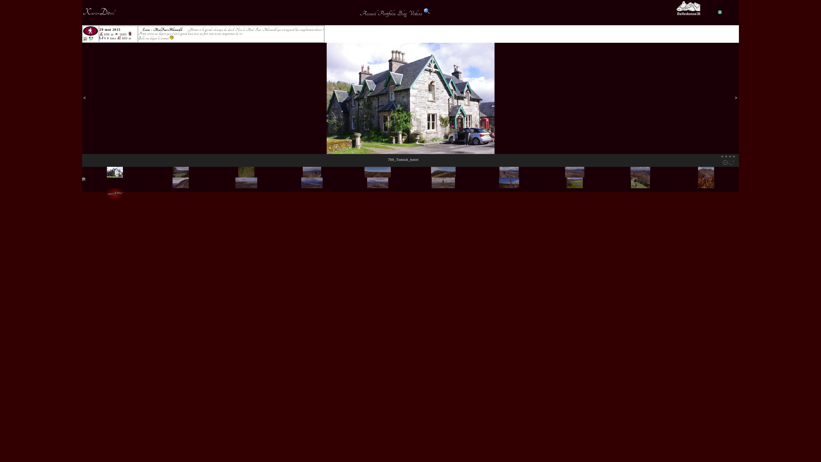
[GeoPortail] (91, 39)
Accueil (368, 13)
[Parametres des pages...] (720, 12)
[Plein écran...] (731, 162)
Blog (402, 13)
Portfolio (387, 13)
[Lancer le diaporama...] (725, 162)
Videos (415, 13)
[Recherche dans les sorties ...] (427, 13)
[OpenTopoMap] (85, 39)
